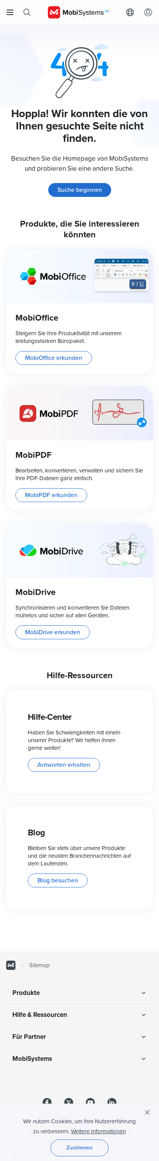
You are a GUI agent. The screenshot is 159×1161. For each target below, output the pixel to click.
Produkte (26, 993)
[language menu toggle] (132, 12)
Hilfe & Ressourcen (39, 1015)
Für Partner (29, 1037)
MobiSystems (32, 1059)
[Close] (147, 1112)
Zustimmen (79, 1147)
